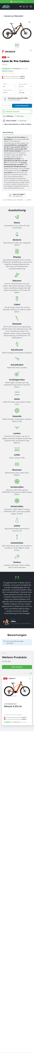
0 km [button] (5, 92)
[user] (24, 6)
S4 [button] (4, 86)
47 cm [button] (21, 86)
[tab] (8, 132)
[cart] (27, 6)
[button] (31, 6)
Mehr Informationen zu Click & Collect (17, 124)
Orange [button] (21, 92)
